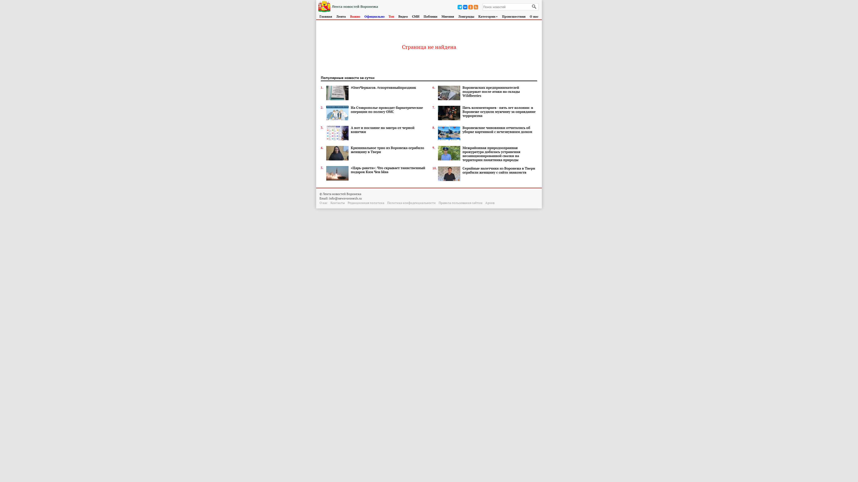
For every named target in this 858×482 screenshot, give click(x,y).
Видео (403, 16)
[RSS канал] (476, 7)
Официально (374, 16)
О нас (534, 16)
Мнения (448, 16)
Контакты (337, 203)
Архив (489, 203)
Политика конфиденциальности (411, 203)
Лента (341, 16)
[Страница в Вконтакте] (465, 7)
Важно (355, 16)
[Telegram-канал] (460, 7)
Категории (488, 16)
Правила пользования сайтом (460, 203)
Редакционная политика (366, 203)
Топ (391, 16)
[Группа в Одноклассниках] (470, 7)
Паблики (430, 16)
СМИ (415, 16)
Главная (326, 16)
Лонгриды (466, 16)
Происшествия (514, 16)
